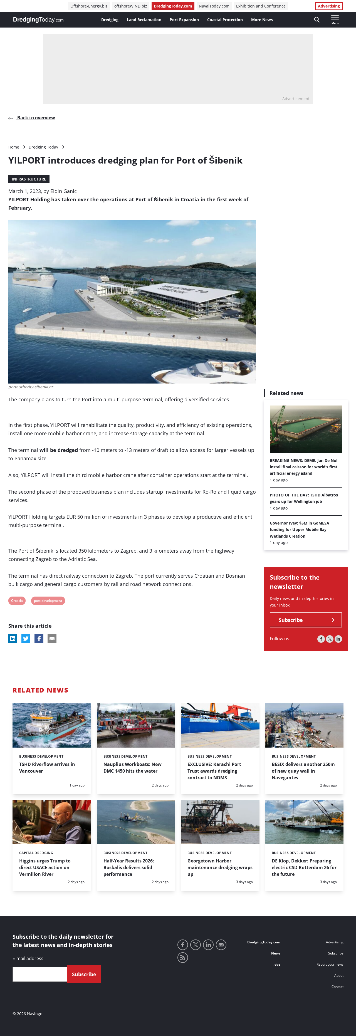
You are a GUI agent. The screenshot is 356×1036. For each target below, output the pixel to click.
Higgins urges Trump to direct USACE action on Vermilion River (45, 867)
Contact (337, 986)
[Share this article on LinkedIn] (12, 638)
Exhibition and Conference (261, 6)
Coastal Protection (225, 19)
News (275, 953)
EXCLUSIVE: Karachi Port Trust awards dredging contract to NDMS (214, 771)
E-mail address (28, 958)
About (338, 975)
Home (13, 147)
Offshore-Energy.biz (89, 6)
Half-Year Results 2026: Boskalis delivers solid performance (128, 867)
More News (262, 19)
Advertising (329, 6)
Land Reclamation (144, 19)
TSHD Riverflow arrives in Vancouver (47, 767)
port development (48, 601)
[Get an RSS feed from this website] (182, 957)
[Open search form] (317, 20)
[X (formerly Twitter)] (329, 639)
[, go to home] (38, 20)
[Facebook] (321, 639)
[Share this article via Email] (52, 638)
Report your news (330, 964)
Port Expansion (184, 19)
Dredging (109, 19)
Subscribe (291, 620)
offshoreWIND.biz (130, 6)
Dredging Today (43, 147)
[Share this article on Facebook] (38, 638)
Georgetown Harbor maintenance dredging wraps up (220, 867)
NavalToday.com (214, 6)
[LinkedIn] (338, 639)
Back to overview (35, 118)
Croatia (17, 601)
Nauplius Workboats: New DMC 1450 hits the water (132, 767)
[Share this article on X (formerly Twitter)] (25, 638)
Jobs (276, 964)
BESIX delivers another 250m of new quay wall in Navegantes (303, 771)
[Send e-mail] (221, 944)
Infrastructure (29, 179)
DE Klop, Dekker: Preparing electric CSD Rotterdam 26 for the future (304, 867)
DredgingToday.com (173, 6)
